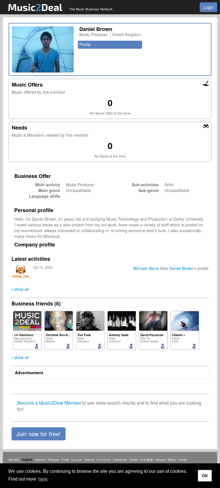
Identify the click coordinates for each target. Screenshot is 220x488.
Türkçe (133, 460)
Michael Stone (146, 268)
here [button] (43, 479)
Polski (65, 460)
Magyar (161, 460)
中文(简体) (147, 460)
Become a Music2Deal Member (49, 402)
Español (40, 460)
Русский (76, 460)
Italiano (89, 460)
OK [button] (205, 475)
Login (208, 7)
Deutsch (14, 460)
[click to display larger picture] (43, 49)
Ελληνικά (104, 460)
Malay (172, 460)
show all (21, 289)
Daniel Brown (181, 268)
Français (53, 460)
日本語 (182, 460)
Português (120, 460)
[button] (38, 433)
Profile (85, 44)
